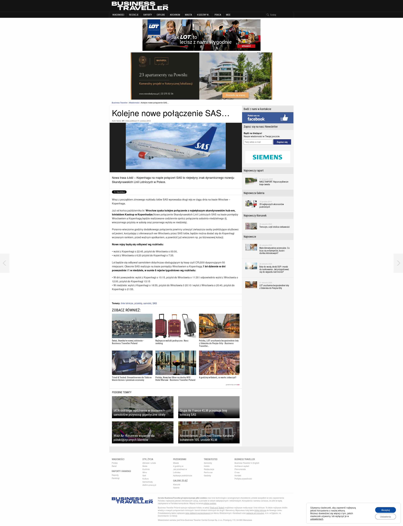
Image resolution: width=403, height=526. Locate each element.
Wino (144, 472)
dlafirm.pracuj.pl (149, 485)
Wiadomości (118, 15)
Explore (161, 15)
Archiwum (175, 15)
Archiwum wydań (242, 466)
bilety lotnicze (260, 510)
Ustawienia (385, 516)
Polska (115, 462)
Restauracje (209, 469)
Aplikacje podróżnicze (182, 475)
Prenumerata (240, 469)
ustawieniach (316, 519)
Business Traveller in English (247, 462)
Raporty (147, 15)
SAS (155, 303)
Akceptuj (385, 510)
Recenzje (134, 15)
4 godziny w (178, 466)
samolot (147, 303)
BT (123, 121)
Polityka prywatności (243, 478)
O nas (237, 472)
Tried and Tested (217, 507)
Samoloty (208, 462)
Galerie (176, 487)
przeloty (138, 303)
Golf (144, 475)
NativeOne (175, 385)
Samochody (147, 481)
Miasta (188, 15)
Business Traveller (120, 102)
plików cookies (210, 503)
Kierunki (176, 484)
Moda (144, 466)
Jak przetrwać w (180, 469)
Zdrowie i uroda (149, 462)
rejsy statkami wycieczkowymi (198, 513)
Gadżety (207, 475)
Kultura (145, 478)
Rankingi (115, 478)
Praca (218, 15)
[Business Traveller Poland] (140, 6)
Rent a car (208, 472)
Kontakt (238, 475)
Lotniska (176, 472)
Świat (114, 466)
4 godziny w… (203, 15)
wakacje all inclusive (255, 513)
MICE (228, 15)
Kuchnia (146, 469)
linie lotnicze (127, 303)
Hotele (207, 466)
